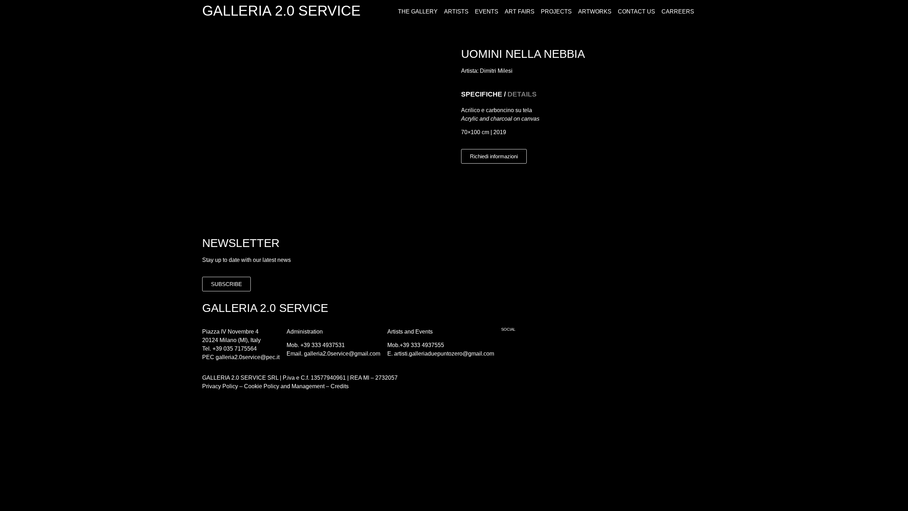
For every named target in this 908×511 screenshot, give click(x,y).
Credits (340, 386)
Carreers (677, 12)
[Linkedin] (549, 347)
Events (486, 12)
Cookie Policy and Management (284, 386)
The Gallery (418, 12)
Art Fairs (520, 12)
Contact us (636, 12)
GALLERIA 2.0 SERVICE (281, 10)
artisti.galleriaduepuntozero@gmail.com (444, 354)
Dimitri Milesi (496, 71)
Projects (556, 12)
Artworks (594, 12)
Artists (456, 12)
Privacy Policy (220, 386)
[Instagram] (529, 347)
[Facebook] (510, 347)
